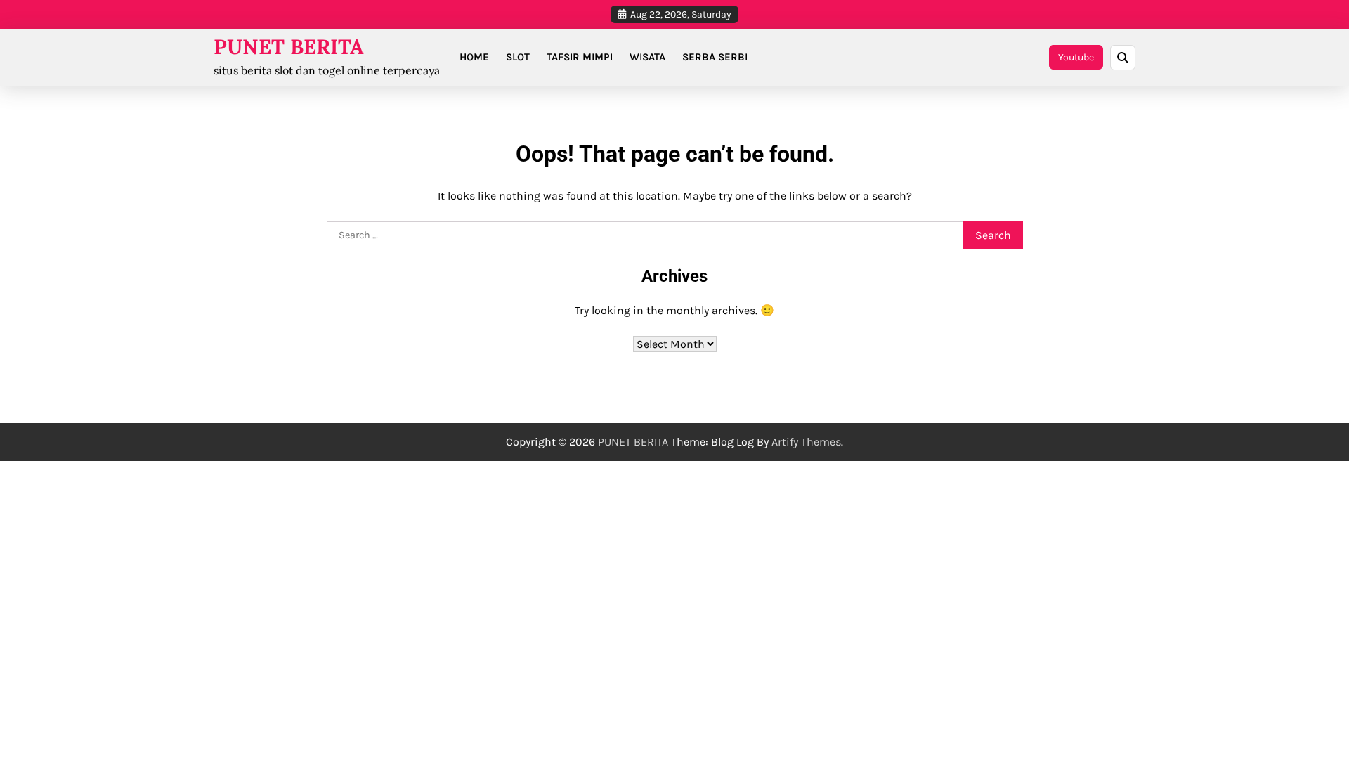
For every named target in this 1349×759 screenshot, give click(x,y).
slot (518, 57)
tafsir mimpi (580, 57)
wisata (647, 57)
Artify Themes (806, 441)
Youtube (1076, 57)
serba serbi (715, 57)
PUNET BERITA (289, 47)
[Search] (1122, 57)
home (474, 57)
